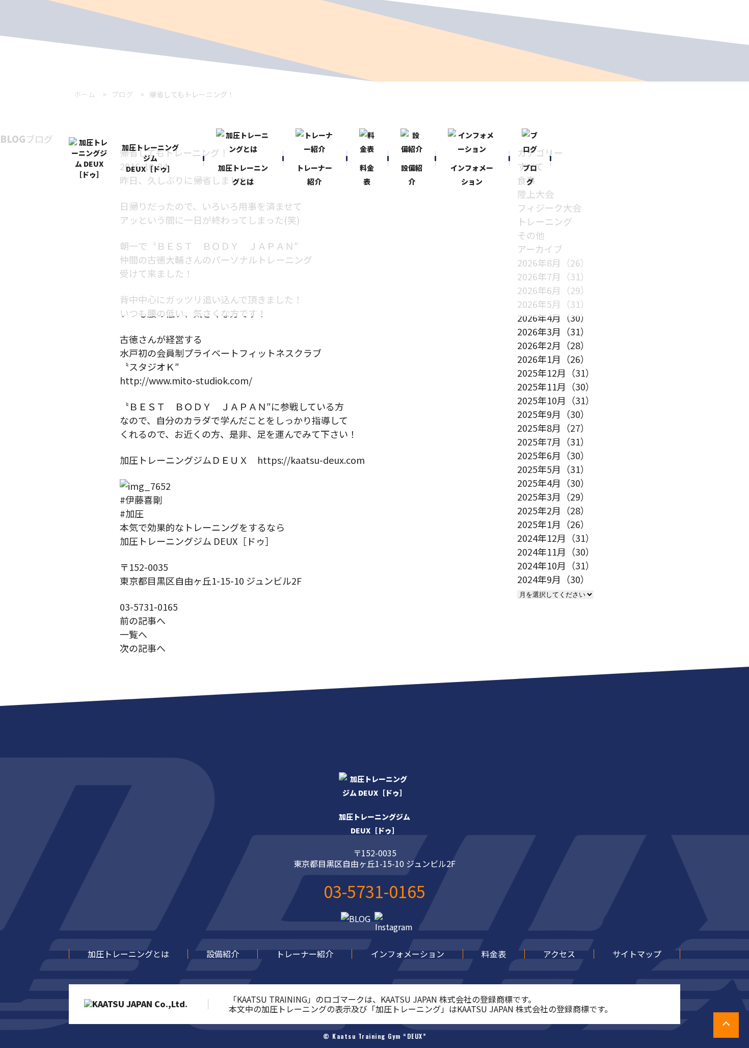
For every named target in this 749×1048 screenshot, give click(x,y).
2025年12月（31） (556, 372)
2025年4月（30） (553, 482)
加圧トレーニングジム (374, 823)
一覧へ (133, 634)
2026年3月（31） (553, 331)
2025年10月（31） (556, 400)
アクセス (559, 954)
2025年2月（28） (553, 510)
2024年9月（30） (553, 579)
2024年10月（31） (556, 565)
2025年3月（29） (553, 496)
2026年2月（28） (553, 345)
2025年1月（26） (553, 524)
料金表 (493, 954)
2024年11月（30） (556, 551)
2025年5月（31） (553, 469)
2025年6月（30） (553, 455)
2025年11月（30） (556, 386)
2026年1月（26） (553, 358)
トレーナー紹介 (304, 954)
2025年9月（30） (553, 414)
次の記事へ (143, 647)
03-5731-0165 (149, 606)
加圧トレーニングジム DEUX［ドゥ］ (150, 158)
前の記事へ (143, 620)
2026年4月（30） (553, 317)
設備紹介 (222, 954)
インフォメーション (407, 954)
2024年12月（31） (556, 537)
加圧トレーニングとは (128, 954)
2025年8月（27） (553, 427)
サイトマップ (636, 954)
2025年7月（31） (553, 441)
